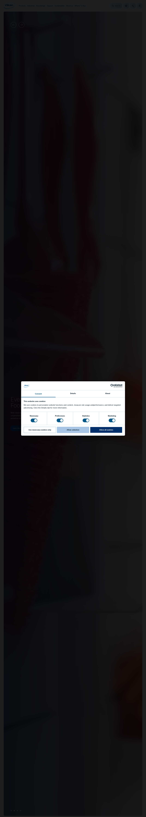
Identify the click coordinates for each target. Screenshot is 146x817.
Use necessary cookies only (40, 430)
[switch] (60, 420)
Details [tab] (73, 393)
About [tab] (107, 393)
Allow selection (73, 430)
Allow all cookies (106, 430)
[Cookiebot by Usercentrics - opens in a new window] (112, 385)
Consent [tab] (38, 394)
